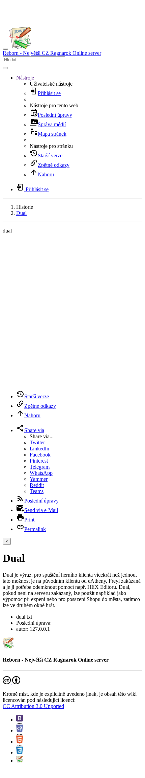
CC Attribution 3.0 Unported (33, 706)
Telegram (40, 467)
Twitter (37, 442)
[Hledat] (5, 68)
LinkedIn (39, 448)
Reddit (37, 485)
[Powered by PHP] (19, 730)
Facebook (40, 455)
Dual (21, 213)
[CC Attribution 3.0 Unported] (11, 682)
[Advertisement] (72, 312)
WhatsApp (41, 473)
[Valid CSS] (19, 752)
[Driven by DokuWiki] (19, 760)
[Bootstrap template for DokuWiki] (19, 720)
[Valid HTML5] (19, 741)
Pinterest (39, 461)
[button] (25, 78)
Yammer (39, 479)
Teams (37, 491)
